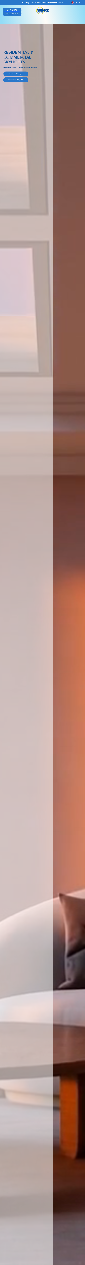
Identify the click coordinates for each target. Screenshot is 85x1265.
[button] (12, 13)
